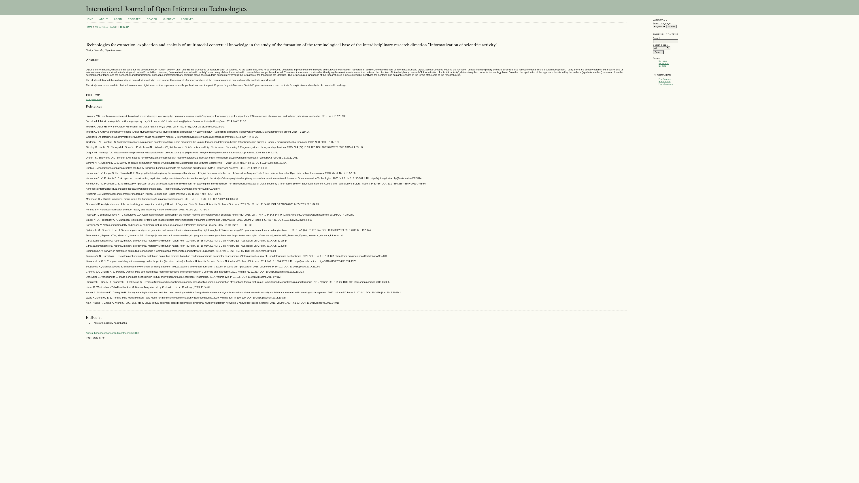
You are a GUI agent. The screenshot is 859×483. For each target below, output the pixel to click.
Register (134, 19)
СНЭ (136, 333)
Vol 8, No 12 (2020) (105, 26)
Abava (89, 333)
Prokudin (124, 26)
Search (152, 19)
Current (169, 19)
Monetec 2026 (125, 333)
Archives (187, 19)
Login (118, 19)
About (103, 19)
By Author (664, 63)
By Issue (663, 61)
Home (89, 19)
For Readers (665, 79)
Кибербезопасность (105, 333)
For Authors (664, 81)
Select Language (662, 23)
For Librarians (666, 84)
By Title (662, 66)
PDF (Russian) (94, 99)
